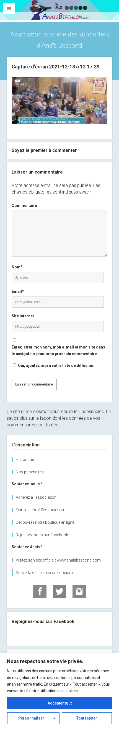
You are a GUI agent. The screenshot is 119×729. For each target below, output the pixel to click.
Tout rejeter (86, 718)
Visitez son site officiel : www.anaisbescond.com (58, 560)
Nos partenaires (30, 472)
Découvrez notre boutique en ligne (45, 522)
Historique (25, 459)
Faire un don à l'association (40, 510)
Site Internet (23, 316)
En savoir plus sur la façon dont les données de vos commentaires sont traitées (59, 418)
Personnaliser (31, 718)
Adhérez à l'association (36, 497)
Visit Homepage (59, 10)
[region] (59, 691)
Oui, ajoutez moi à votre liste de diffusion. (55, 365)
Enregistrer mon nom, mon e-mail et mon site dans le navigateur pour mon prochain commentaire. (58, 350)
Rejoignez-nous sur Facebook (42, 535)
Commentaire (24, 205)
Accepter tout (60, 703)
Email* (18, 291)
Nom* (17, 267)
